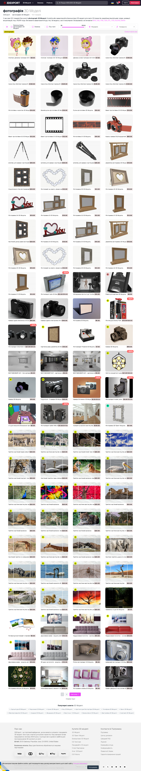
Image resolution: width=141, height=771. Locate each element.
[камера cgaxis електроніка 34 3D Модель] (54, 308)
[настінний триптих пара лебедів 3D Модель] (54, 466)
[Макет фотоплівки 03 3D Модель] (119, 98)
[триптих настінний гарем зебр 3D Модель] (22, 440)
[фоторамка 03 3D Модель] (87, 229)
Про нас (18, 729)
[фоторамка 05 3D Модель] (22, 256)
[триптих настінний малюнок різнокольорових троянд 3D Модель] (54, 492)
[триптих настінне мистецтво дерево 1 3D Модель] (87, 597)
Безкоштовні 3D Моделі (80, 739)
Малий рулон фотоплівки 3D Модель (53, 110)
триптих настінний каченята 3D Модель (54, 583)
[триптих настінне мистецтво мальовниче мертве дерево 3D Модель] (119, 571)
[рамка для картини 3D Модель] (119, 282)
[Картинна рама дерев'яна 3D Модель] (54, 335)
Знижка (37, 27)
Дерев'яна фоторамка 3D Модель (117, 163)
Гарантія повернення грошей (111, 754)
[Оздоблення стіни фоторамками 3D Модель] (22, 177)
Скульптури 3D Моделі (18, 709)
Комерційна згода (107, 745)
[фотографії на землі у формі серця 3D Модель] (54, 256)
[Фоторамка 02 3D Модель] (87, 203)
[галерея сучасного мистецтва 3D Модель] (87, 413)
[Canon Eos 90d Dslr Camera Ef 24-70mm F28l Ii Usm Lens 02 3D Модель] (22, 72)
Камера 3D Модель (14, 399)
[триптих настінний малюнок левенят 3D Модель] (54, 519)
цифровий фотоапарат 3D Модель (117, 662)
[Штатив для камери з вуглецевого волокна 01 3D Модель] (87, 151)
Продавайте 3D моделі (80, 745)
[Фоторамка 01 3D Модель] (119, 203)
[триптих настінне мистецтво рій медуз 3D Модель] (119, 440)
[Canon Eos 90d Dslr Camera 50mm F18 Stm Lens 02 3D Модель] (87, 72)
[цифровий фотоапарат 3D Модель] (119, 650)
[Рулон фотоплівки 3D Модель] (87, 98)
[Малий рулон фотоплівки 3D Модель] (54, 98)
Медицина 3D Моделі (53, 713)
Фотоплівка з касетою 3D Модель (19, 110)
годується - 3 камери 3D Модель (52, 399)
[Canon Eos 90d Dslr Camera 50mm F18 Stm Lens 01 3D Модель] (119, 72)
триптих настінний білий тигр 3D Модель (86, 452)
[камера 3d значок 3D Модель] (87, 387)
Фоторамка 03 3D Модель (49, 215)
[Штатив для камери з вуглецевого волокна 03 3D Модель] (22, 151)
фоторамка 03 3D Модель (82, 242)
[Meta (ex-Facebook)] (116, 767)
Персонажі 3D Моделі (36, 709)
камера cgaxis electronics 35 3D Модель (21, 320)
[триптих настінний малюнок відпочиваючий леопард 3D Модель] (87, 519)
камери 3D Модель (112, 347)
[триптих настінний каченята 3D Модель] (54, 571)
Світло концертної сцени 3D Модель (118, 373)
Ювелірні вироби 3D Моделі (18, 713)
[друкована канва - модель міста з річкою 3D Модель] (22, 650)
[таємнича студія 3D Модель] (119, 597)
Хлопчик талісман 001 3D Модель (52, 58)
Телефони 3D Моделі (109, 709)
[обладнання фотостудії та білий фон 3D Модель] (87, 282)
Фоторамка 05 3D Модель (114, 189)
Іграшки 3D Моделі (37, 713)
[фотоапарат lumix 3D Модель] (54, 282)
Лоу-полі (52, 27)
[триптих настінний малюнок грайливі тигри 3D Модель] (87, 466)
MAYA (123, 21)
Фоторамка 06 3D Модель (82, 189)
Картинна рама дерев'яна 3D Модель (53, 347)
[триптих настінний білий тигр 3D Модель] (87, 440)
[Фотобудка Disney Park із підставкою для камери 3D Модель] (119, 308)
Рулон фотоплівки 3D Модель (83, 110)
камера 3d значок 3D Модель (83, 399)
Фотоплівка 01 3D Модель (82, 136)
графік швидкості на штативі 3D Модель (119, 688)
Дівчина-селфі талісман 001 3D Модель (86, 58)
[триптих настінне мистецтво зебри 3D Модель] (54, 440)
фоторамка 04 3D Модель (49, 242)
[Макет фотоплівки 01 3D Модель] (54, 124)
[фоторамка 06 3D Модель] (87, 256)
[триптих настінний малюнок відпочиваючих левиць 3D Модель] (119, 492)
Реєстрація (135, 3)
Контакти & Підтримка (111, 729)
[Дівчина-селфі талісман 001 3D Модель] (87, 46)
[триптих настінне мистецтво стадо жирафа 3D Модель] (119, 519)
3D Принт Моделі (78, 736)
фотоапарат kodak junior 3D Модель (118, 399)
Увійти (126, 3)
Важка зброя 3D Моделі (90, 713)
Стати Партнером (78, 748)
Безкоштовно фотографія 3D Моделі (19, 26)
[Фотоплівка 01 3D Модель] (87, 124)
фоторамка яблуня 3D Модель (18, 688)
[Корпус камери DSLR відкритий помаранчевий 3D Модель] (119, 124)
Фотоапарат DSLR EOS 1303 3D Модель (21, 347)
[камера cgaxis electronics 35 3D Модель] (22, 308)
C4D (113, 21)
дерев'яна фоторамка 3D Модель (117, 242)
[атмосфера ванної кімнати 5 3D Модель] (54, 676)
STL (109, 21)
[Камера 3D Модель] (22, 387)
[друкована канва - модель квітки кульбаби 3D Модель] (54, 624)
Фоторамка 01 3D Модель (114, 215)
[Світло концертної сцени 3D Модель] (119, 361)
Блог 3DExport (77, 751)
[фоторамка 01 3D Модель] (22, 282)
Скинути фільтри (131, 32)
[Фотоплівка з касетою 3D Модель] (22, 98)
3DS (105, 21)
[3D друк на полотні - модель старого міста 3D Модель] (54, 650)
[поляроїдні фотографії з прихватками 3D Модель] (22, 624)
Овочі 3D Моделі (126, 709)
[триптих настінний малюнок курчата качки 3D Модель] (54, 597)
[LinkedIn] (120, 767)
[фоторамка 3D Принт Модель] (119, 413)
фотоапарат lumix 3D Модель (50, 294)
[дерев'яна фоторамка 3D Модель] (119, 229)
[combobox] (102, 26)
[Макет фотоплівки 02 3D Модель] (22, 124)
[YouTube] (125, 767)
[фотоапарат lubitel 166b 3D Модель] (54, 413)
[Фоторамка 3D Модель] (87, 308)
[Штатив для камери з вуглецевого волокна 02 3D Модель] (54, 151)
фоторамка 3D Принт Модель (115, 425)
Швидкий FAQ (105, 739)
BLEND (117, 21)
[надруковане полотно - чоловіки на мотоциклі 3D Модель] (119, 624)
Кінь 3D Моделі (67, 709)
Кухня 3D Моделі (53, 709)
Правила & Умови (107, 751)
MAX (94, 21)
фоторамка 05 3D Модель (17, 268)
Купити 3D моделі (80, 729)
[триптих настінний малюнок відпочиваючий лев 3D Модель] (22, 519)
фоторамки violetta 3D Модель (83, 688)
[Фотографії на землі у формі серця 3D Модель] (54, 177)
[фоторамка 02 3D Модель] (119, 256)
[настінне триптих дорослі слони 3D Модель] (119, 545)
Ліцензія (103, 742)
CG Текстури (76, 742)
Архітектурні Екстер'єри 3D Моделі (87, 709)
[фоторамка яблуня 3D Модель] (22, 676)
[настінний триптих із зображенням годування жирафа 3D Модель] (22, 545)
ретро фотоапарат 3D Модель (83, 662)
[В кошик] (29, 53)
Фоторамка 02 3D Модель (82, 215)
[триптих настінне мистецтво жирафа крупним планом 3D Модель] (54, 545)
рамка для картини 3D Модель (116, 294)
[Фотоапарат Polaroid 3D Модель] (87, 335)
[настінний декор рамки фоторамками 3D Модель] (22, 229)
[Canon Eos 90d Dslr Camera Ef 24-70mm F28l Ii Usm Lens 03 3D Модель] (119, 46)
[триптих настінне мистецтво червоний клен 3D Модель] (87, 492)
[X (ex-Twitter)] (108, 767)
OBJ (98, 21)
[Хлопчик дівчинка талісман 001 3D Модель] (22, 46)
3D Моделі (76, 732)
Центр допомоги (106, 736)
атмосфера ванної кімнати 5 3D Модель (54, 688)
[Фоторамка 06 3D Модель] (87, 177)
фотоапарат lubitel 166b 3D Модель (52, 425)
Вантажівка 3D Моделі (109, 713)
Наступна (74, 694)
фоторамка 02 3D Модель (114, 268)
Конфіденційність (106, 748)
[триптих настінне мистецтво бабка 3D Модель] (87, 571)
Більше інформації (80, 763)
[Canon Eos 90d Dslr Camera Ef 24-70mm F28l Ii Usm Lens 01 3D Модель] (54, 72)
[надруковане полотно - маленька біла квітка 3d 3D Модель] (87, 624)
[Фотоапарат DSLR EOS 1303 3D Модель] (22, 335)
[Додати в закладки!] (33, 53)
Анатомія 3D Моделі (127, 713)
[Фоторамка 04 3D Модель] (22, 203)
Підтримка (104, 732)
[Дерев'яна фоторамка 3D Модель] (119, 151)
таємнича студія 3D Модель (115, 609)
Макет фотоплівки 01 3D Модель (52, 136)
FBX (102, 21)
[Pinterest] (112, 767)
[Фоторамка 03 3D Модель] (54, 203)
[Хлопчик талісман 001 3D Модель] (54, 46)
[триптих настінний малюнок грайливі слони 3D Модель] (87, 545)
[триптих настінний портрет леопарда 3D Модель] (22, 466)
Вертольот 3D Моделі (71, 713)
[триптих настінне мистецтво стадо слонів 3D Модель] (22, 571)
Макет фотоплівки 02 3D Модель (19, 136)
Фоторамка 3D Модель (81, 320)
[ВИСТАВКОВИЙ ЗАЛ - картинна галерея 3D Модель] (54, 361)
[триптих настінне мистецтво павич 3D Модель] (22, 492)
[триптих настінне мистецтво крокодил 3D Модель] (22, 597)
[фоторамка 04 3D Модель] (54, 229)
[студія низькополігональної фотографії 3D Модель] (22, 413)
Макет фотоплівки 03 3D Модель (117, 110)
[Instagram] (104, 767)
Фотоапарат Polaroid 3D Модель (84, 347)
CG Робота (76, 754)
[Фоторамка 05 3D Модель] (119, 177)
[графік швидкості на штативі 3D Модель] (119, 676)
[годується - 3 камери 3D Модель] (54, 387)
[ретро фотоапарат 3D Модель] (87, 650)
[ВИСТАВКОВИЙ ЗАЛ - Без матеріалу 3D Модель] (22, 361)
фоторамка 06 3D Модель (82, 268)
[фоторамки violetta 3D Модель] (87, 676)
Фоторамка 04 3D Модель (17, 215)
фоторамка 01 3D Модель (17, 294)
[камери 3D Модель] (119, 335)
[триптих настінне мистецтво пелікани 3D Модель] (119, 466)
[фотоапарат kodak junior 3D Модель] (119, 387)
